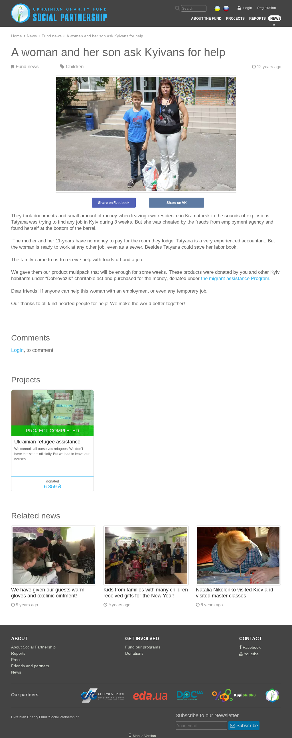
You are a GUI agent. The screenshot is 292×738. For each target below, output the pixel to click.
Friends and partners (30, 666)
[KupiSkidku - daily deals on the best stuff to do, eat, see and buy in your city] (230, 695)
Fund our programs (142, 647)
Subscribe (246, 725)
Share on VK (177, 203)
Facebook (251, 647)
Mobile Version (143, 736)
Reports (257, 19)
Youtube (251, 654)
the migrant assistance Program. (236, 278)
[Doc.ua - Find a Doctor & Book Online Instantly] (186, 695)
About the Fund (206, 19)
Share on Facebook (113, 203)
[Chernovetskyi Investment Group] (102, 695)
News (275, 19)
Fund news (52, 36)
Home (16, 36)
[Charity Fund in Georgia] (268, 695)
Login (247, 8)
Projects (235, 19)
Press (16, 659)
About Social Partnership (33, 647)
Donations (134, 653)
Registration (266, 8)
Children (74, 66)
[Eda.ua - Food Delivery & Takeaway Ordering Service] (146, 695)
